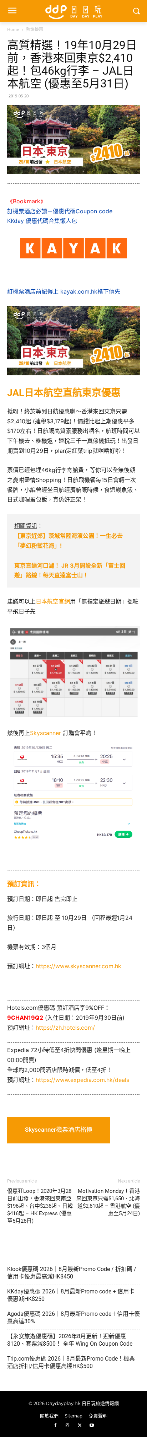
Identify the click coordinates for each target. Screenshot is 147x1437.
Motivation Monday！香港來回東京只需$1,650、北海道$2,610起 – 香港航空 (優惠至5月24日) (108, 1202)
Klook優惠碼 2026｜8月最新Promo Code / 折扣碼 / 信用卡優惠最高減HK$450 (71, 1273)
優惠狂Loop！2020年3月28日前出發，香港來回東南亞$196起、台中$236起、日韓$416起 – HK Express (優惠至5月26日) (40, 1206)
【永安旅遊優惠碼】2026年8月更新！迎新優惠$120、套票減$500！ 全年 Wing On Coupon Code (69, 1340)
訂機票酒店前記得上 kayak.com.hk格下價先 (63, 291)
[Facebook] (55, 1425)
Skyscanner (45, 732)
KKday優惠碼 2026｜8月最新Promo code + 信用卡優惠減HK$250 (71, 1295)
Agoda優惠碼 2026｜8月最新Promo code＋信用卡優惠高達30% (73, 1317)
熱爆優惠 (34, 29)
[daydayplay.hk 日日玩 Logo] (73, 11)
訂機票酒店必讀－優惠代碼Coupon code (59, 211)
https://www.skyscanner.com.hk (78, 966)
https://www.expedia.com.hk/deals (82, 1079)
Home (13, 29)
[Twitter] (79, 1425)
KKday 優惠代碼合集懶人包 (42, 220)
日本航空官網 (53, 601)
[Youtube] (91, 1425)
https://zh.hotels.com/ (65, 1027)
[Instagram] (67, 1425)
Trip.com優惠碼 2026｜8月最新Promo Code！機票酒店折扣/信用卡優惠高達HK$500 (71, 1362)
